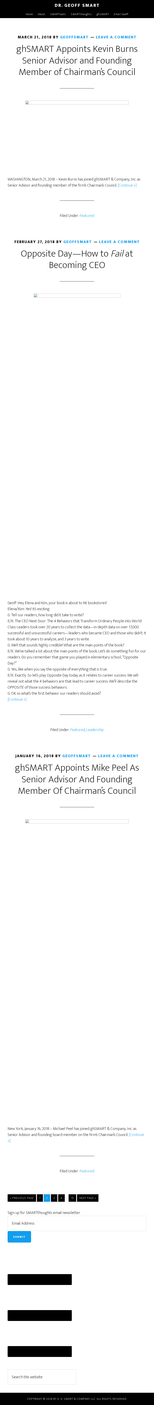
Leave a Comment (116, 37)
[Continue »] (127, 185)
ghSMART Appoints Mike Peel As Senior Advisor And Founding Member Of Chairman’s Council (77, 779)
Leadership (95, 729)
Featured (87, 215)
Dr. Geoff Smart (77, 5)
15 (72, 1198)
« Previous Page (22, 1198)
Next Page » (87, 1198)
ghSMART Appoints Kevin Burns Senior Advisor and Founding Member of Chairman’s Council (77, 60)
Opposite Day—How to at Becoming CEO (77, 259)
